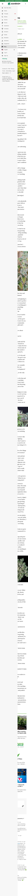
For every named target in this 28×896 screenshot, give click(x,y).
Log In (13, 70)
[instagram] (8, 73)
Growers (4, 62)
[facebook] (6, 73)
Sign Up (4, 73)
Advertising (8, 70)
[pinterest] (10, 73)
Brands (8, 61)
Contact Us (4, 68)
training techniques (20, 22)
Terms (3, 70)
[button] (26, 3)
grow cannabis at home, (18, 20)
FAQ (9, 68)
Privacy (12, 68)
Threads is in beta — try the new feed (14, 0)
